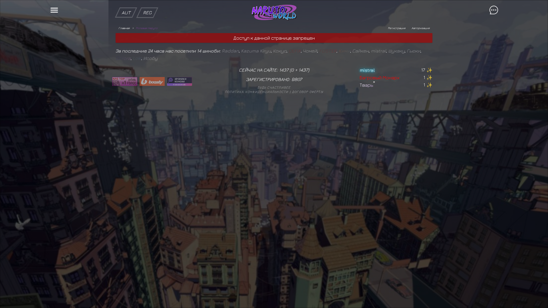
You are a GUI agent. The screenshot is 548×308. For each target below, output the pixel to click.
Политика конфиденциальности (256, 92)
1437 (303, 70)
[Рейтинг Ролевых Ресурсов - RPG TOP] (124, 81)
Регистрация (396, 28)
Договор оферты (307, 92)
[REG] (147, 3)
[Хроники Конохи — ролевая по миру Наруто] (179, 81)
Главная (124, 28)
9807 (296, 79)
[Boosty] (152, 81)
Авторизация (421, 28)
